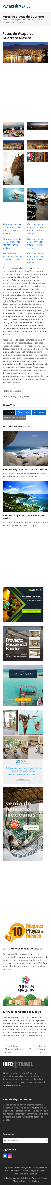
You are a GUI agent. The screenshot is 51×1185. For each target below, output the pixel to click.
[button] (47, 6)
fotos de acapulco (12, 391)
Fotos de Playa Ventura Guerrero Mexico (25, 469)
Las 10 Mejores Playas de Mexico (22, 948)
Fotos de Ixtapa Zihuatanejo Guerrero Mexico (24, 517)
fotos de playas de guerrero (17, 396)
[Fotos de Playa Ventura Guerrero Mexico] (26, 448)
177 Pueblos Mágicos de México (22, 1011)
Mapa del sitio (19, 1181)
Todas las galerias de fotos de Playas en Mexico (25, 1178)
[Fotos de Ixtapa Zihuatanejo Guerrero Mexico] (26, 496)
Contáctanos (34, 1181)
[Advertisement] (25, 91)
